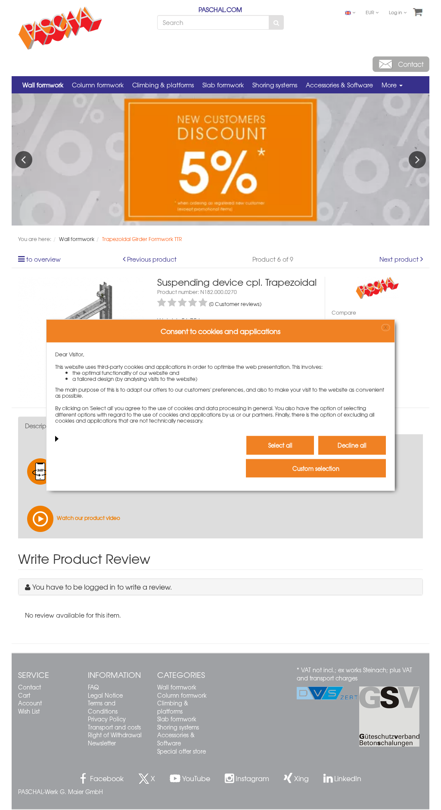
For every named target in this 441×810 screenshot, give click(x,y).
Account (30, 703)
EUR (371, 12)
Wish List (29, 711)
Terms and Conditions (103, 707)
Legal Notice (105, 695)
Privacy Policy (107, 719)
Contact (29, 687)
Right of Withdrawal (115, 735)
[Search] (276, 22)
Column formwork (98, 84)
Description (41, 425)
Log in (396, 12)
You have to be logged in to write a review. (102, 586)
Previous (23, 159)
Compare (344, 312)
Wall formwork (42, 84)
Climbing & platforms (163, 84)
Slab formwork (223, 84)
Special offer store (181, 751)
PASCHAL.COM (220, 9)
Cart (24, 695)
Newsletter (102, 743)
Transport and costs (114, 727)
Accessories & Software (339, 84)
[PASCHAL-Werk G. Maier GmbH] (377, 287)
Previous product (152, 259)
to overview (43, 259)
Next (417, 159)
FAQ (93, 687)
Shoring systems (274, 84)
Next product (399, 259)
